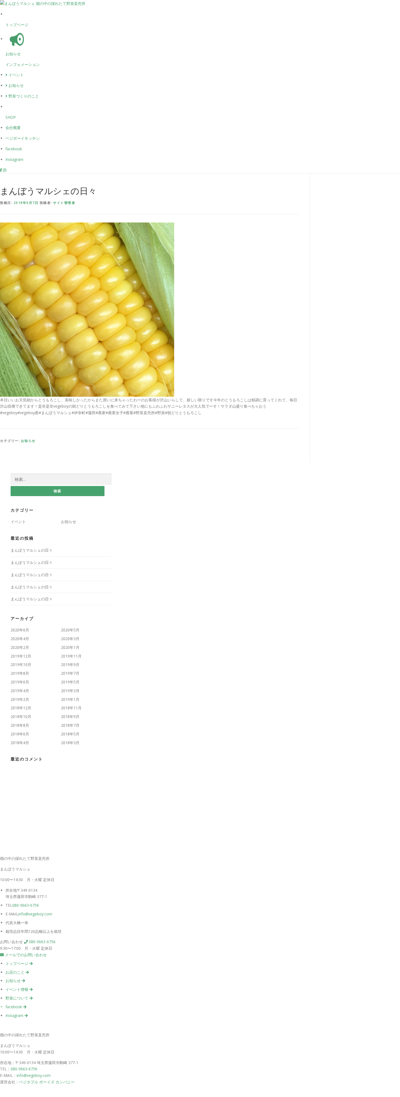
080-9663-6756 (25, 905)
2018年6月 (20, 734)
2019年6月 (20, 682)
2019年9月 (70, 664)
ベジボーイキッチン (22, 138)
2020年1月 (70, 647)
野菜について (17, 998)
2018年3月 (70, 742)
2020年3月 (70, 638)
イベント (15, 74)
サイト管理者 (64, 202)
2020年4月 (20, 638)
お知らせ (13, 53)
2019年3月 (70, 690)
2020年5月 (70, 629)
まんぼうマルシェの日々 (32, 550)
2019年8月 (20, 673)
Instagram (14, 159)
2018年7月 (70, 725)
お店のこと (15, 972)
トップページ (16, 24)
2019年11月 (71, 656)
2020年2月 (20, 647)
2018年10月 (21, 716)
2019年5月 (70, 682)
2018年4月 (20, 742)
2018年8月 (20, 725)
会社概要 (13, 127)
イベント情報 (17, 989)
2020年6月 (20, 629)
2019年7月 (70, 673)
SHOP (10, 117)
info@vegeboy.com (35, 913)
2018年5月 (70, 734)
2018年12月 (21, 707)
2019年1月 (70, 699)
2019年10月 (21, 664)
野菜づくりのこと (23, 96)
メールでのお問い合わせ (25, 954)
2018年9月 (70, 716)
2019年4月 (20, 690)
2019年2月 (20, 699)
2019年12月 (21, 656)
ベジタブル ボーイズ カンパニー (47, 1081)
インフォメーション (22, 64)
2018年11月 (71, 707)
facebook (13, 148)
